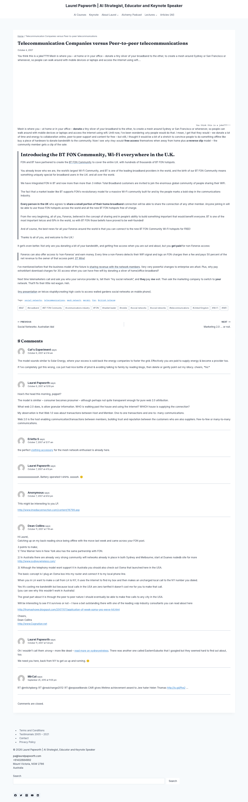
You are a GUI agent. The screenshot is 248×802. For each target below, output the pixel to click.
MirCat (32, 676)
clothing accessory (42, 450)
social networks (33, 300)
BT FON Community (80, 162)
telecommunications (54, 300)
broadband (33, 308)
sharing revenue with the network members (115, 266)
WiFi (224, 308)
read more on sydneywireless (91, 650)
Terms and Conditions (31, 730)
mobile (123, 308)
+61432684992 (22, 760)
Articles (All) (167, 14)
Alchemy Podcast (132, 14)
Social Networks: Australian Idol (36, 324)
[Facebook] (15, 795)
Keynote (94, 14)
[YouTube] (32, 795)
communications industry (77, 308)
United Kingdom (201, 308)
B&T (21, 308)
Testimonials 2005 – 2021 (34, 734)
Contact (24, 738)
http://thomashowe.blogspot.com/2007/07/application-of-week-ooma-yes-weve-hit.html (69, 609)
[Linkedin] (37, 795)
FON (71, 154)
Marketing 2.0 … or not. (217, 324)
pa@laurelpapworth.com (27, 756)
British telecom (106, 300)
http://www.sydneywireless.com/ (36, 561)
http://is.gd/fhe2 (176, 687)
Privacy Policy (27, 742)
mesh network (74, 300)
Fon (94, 300)
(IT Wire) (80, 258)
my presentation (28, 291)
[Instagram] (26, 795)
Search (17, 776)
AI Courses (80, 14)
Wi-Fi (215, 308)
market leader (109, 308)
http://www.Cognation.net (32, 623)
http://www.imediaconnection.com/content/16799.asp (49, 510)
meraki (86, 300)
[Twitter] (21, 795)
